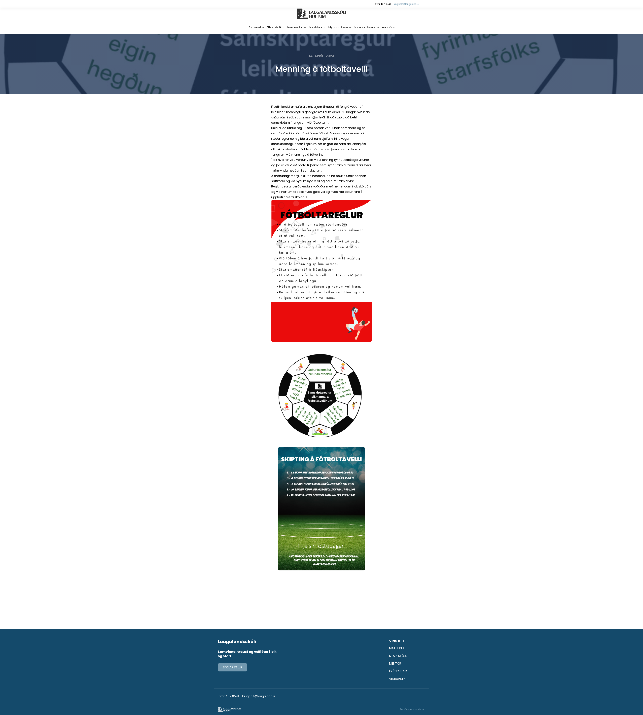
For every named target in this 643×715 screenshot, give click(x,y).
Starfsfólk (274, 27)
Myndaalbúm (338, 27)
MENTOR (395, 663)
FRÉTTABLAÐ (398, 671)
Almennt (255, 27)
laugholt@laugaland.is (406, 4)
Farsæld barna (365, 27)
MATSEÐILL (396, 648)
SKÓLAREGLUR (232, 667)
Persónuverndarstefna (412, 709)
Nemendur (295, 27)
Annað (387, 27)
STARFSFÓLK (398, 656)
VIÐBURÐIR (397, 679)
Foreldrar (315, 27)
